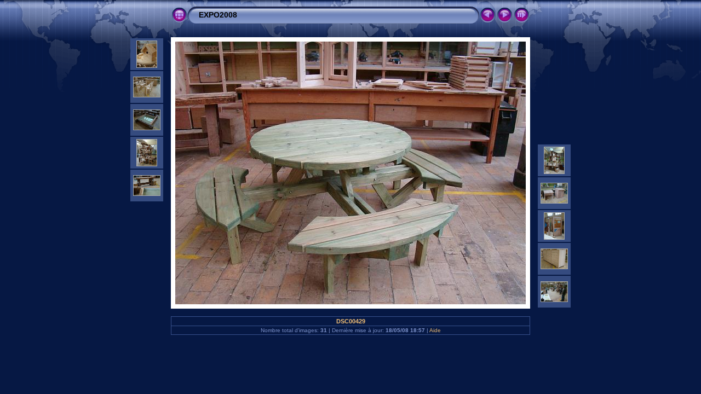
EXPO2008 (218, 14)
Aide (435, 330)
